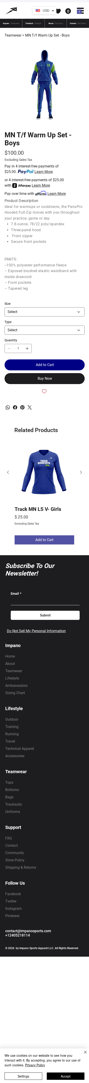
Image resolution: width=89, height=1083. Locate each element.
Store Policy (14, 860)
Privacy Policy (35, 1065)
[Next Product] (81, 472)
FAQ (8, 838)
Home (10, 656)
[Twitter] (29, 407)
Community (14, 853)
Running (12, 734)
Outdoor (11, 719)
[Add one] (27, 348)
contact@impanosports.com (28, 931)
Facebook (13, 894)
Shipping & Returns (20, 867)
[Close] (82, 1054)
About (10, 663)
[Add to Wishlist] (45, 391)
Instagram (13, 908)
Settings (23, 1076)
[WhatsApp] (8, 407)
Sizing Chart (15, 693)
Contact (11, 845)
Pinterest (12, 916)
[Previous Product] (8, 472)
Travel (10, 741)
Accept (66, 1076)
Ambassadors (16, 685)
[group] (44, 493)
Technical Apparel (19, 748)
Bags (9, 797)
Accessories (14, 756)
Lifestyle (12, 678)
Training (11, 727)
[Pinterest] (22, 407)
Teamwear (13, 671)
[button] (48, 11)
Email (16, 593)
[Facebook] (15, 407)
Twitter (10, 901)
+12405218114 (17, 935)
